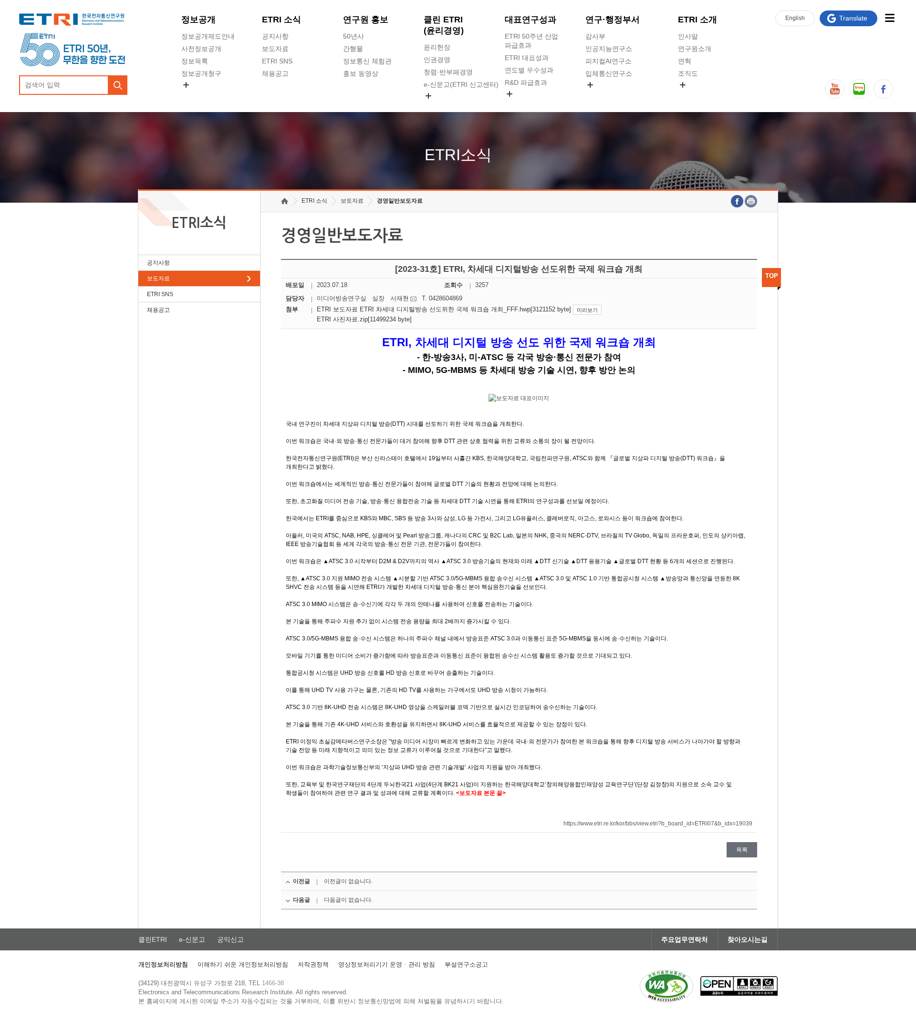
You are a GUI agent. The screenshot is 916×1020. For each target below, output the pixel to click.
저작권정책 (313, 964)
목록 (742, 849)
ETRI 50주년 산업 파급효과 (531, 40)
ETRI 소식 (281, 19)
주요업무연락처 (684, 939)
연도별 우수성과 (529, 70)
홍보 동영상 (360, 73)
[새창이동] (666, 986)
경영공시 (194, 96)
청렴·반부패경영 (448, 72)
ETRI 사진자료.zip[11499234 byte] (364, 319)
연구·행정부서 (612, 19)
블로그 (859, 89)
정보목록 (194, 61)
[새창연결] (737, 201)
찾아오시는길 (748, 939)
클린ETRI (152, 939)
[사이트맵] (889, 17)
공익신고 (437, 107)
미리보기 (587, 310)
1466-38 (273, 983)
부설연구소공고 (466, 964)
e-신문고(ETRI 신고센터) (461, 84)
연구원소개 (694, 48)
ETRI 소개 (697, 19)
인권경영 (437, 59)
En (795, 18)
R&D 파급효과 (526, 82)
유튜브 (834, 89)
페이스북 (883, 89)
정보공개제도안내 (208, 36)
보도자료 (275, 48)
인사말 (688, 36)
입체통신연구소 (608, 73)
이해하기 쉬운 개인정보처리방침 (243, 964)
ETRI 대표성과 (527, 58)
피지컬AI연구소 (608, 61)
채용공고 (275, 73)
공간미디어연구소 (612, 96)
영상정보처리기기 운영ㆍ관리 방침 (386, 964)
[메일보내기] (413, 299)
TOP (771, 275)
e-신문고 (192, 939)
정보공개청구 (201, 73)
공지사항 (275, 36)
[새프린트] (751, 201)
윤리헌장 (437, 47)
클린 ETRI (444, 25)
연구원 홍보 (365, 19)
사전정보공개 (201, 48)
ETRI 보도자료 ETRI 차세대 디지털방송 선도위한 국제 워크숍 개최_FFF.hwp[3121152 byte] (444, 309)
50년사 (353, 36)
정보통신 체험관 (367, 61)
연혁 (684, 61)
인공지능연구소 (608, 48)
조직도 (688, 73)
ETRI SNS (277, 61)
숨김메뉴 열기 (186, 85)
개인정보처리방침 (163, 964)
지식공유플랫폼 (528, 105)
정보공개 (198, 19)
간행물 (353, 48)
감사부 (595, 36)
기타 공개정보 (699, 96)
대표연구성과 (530, 19)
